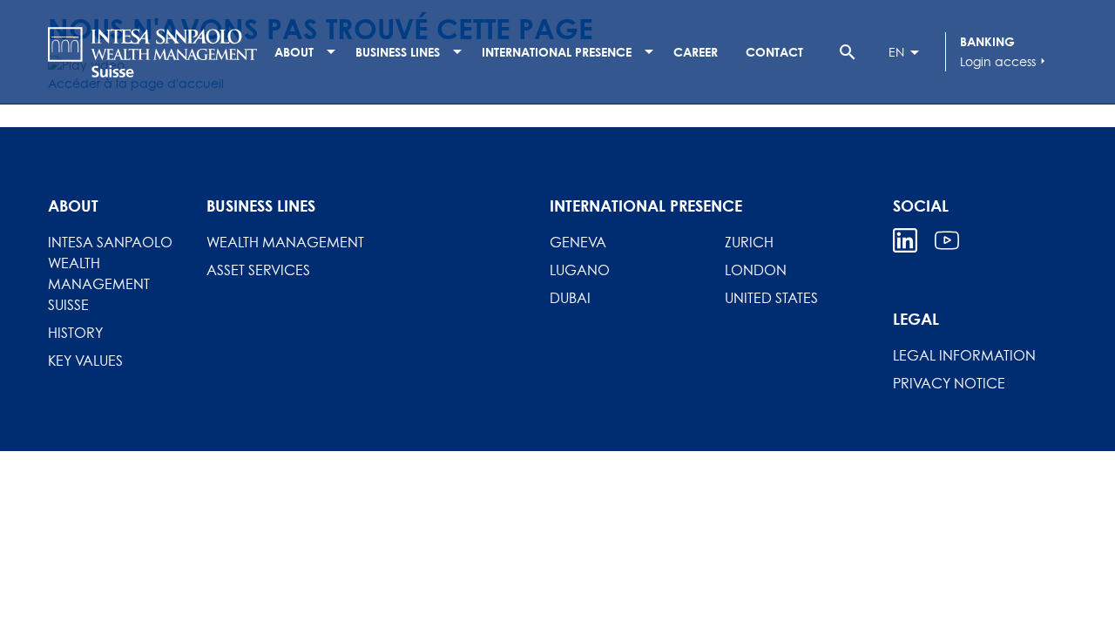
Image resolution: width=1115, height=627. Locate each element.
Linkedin (905, 240)
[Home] (152, 52)
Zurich (749, 242)
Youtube (947, 240)
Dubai (570, 298)
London (756, 270)
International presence (557, 51)
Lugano (580, 270)
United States (771, 298)
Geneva (578, 242)
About (294, 51)
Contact (774, 51)
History (75, 332)
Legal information (964, 355)
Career (695, 51)
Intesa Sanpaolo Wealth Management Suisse (110, 273)
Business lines (397, 51)
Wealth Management (285, 242)
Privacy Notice (949, 383)
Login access (1005, 61)
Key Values (85, 360)
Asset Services (258, 270)
